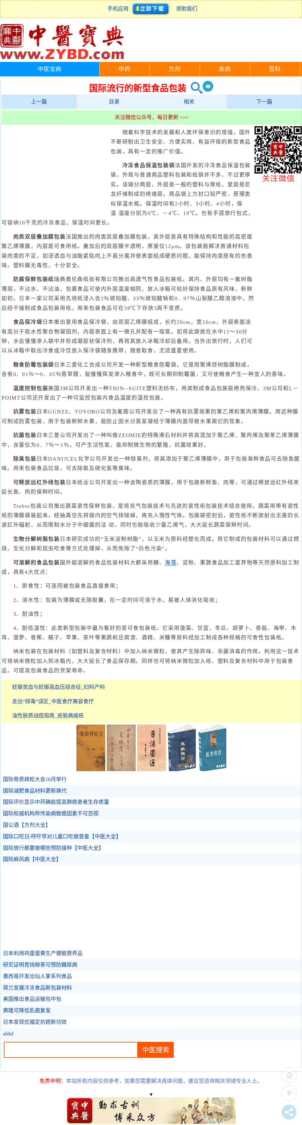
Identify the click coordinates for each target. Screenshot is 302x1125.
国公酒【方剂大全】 (27, 825)
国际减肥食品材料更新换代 (35, 791)
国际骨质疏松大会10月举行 (35, 779)
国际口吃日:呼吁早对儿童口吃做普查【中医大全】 (62, 837)
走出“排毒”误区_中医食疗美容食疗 (53, 701)
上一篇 (39, 102)
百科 (275, 69)
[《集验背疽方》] (90, 769)
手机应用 (119, 9)
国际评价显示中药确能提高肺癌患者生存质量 (56, 802)
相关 (189, 102)
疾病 (225, 69)
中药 (124, 69)
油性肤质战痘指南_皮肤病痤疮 (48, 716)
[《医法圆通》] (151, 769)
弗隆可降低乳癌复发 (27, 1011)
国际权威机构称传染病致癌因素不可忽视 (51, 814)
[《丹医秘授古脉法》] (121, 769)
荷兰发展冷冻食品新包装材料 (37, 988)
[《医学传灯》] (212, 769)
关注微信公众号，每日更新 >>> (152, 117)
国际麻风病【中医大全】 (32, 859)
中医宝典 (49, 69)
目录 (114, 102)
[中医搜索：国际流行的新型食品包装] (194, 88)
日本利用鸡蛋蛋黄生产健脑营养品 (43, 953)
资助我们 (186, 9)
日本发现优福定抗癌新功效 (35, 1022)
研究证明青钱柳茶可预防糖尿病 (40, 965)
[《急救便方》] (182, 769)
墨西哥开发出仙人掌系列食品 (37, 976)
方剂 (174, 69)
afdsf (8, 1034)
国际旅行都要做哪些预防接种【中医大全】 (53, 848)
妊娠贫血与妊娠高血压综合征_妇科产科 (58, 687)
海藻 (171, 563)
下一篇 (264, 102)
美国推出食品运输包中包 (32, 999)
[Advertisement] (54, 170)
